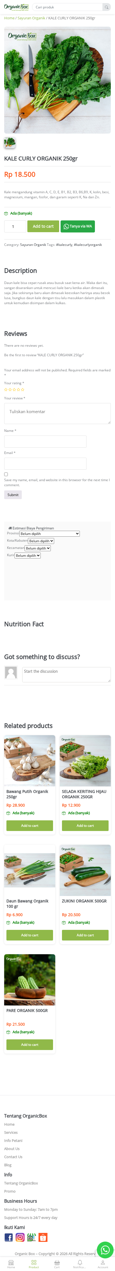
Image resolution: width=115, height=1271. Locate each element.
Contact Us (13, 1156)
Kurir (11, 555)
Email (10, 452)
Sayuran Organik (31, 17)
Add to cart (43, 226)
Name (10, 430)
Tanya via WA (80, 226)
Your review (14, 398)
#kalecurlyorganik (88, 244)
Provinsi (13, 533)
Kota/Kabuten (17, 540)
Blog (7, 1164)
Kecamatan (16, 547)
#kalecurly (64, 244)
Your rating (14, 383)
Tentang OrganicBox (21, 1183)
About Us (12, 1148)
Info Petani (13, 1140)
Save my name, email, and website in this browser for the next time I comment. (57, 482)
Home (9, 17)
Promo (10, 1191)
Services (11, 1132)
